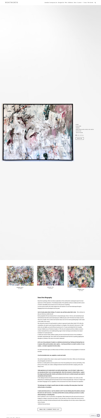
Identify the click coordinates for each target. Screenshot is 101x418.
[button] (80, 2)
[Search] (95, 2)
